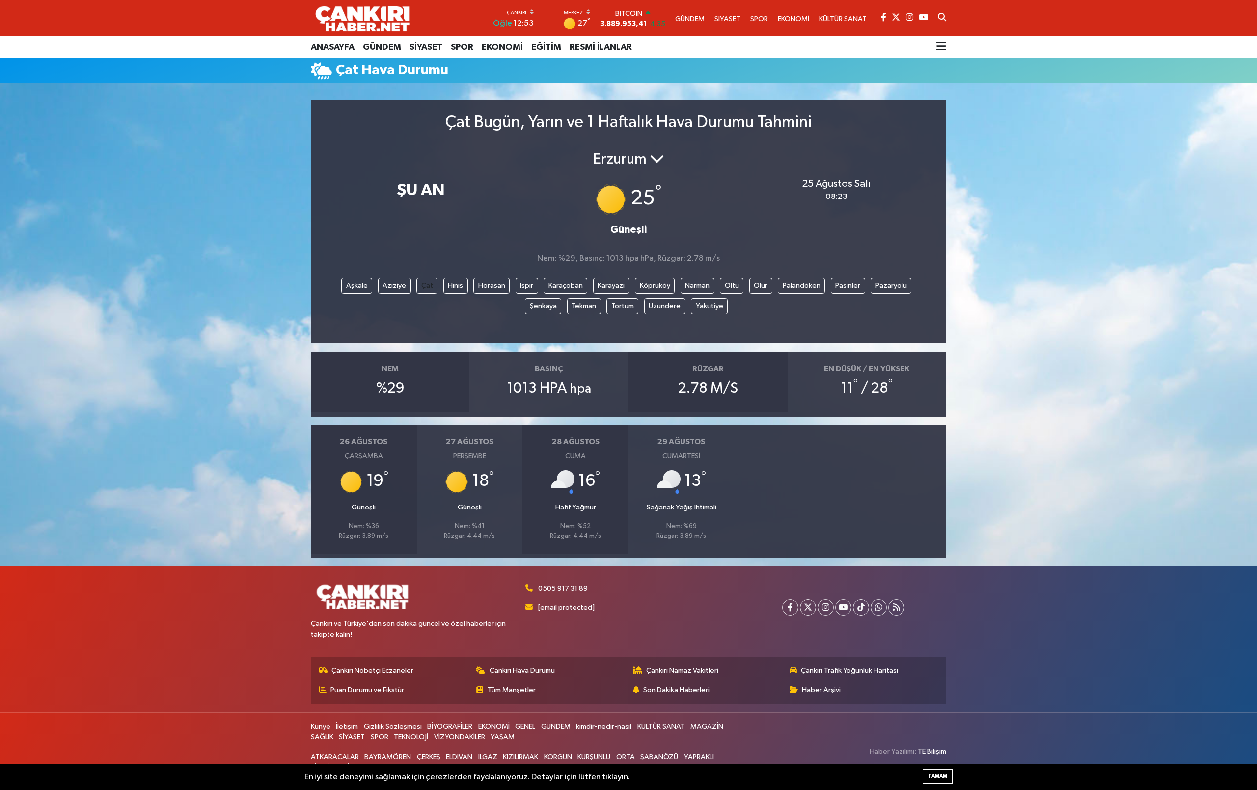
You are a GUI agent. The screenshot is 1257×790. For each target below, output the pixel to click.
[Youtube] (843, 607)
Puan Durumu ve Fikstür (367, 690)
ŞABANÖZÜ (659, 757)
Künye (320, 726)
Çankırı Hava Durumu (522, 670)
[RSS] (896, 607)
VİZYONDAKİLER (459, 737)
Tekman (584, 306)
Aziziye (394, 285)
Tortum (622, 306)
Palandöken (801, 285)
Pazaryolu (891, 285)
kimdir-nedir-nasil (603, 726)
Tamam (937, 776)
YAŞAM (503, 737)
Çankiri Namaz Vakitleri (682, 670)
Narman (697, 285)
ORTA (625, 757)
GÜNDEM (382, 47)
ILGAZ (487, 757)
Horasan (491, 285)
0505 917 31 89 (563, 588)
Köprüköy (655, 285)
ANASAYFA (333, 47)
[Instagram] (826, 607)
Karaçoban (565, 285)
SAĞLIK (322, 737)
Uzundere (665, 306)
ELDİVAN (459, 757)
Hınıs (455, 285)
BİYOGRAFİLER (449, 726)
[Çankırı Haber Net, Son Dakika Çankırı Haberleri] (362, 18)
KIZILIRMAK (520, 757)
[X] (808, 607)
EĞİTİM (546, 47)
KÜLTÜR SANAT (661, 726)
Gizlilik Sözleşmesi (393, 726)
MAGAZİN (706, 726)
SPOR (462, 47)
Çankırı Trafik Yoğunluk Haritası (849, 670)
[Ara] (942, 18)
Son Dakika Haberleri (676, 690)
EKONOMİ (502, 47)
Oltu (732, 285)
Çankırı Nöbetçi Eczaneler (372, 670)
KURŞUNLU (593, 757)
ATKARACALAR (335, 757)
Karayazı (611, 285)
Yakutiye (709, 306)
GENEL (525, 726)
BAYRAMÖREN (387, 757)
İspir (526, 285)
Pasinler (847, 285)
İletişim (347, 726)
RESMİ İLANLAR (601, 47)
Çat (427, 285)
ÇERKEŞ (428, 757)
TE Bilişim (932, 751)
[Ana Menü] (941, 47)
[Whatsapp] (879, 607)
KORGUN (558, 757)
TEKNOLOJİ (411, 737)
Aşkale (357, 285)
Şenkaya (543, 306)
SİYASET (426, 47)
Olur (760, 285)
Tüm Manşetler (512, 690)
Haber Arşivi (821, 690)
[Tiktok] (861, 607)
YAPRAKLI (699, 757)
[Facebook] (790, 607)
